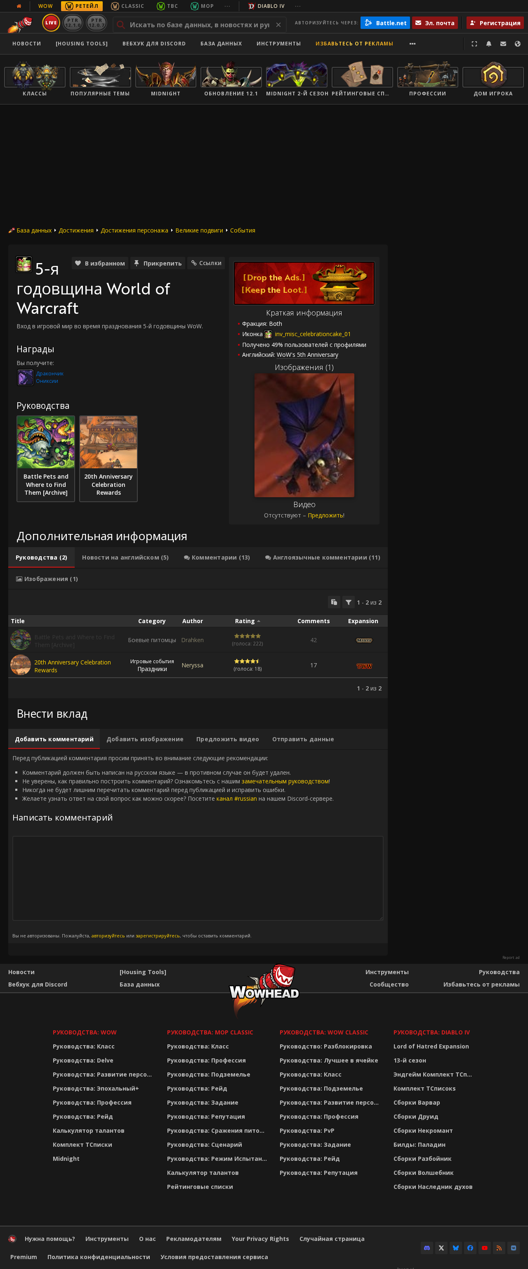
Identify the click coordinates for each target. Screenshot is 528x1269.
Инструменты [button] (279, 43)
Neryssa (192, 665)
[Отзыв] (503, 44)
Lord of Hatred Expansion (431, 1046)
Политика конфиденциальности (98, 1257)
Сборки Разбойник (423, 1158)
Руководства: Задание (202, 1102)
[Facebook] (470, 1248)
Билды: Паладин (420, 1144)
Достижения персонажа (134, 230)
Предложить (325, 515)
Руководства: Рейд (83, 1116)
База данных (221, 43)
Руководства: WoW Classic (324, 1032)
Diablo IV (271, 5)
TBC (172, 5)
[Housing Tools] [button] (82, 43)
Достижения (76, 230)
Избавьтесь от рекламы (355, 43)
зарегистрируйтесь (158, 935)
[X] (441, 1248)
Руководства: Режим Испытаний (218, 1158)
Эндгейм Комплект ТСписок (435, 1074)
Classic (132, 5)
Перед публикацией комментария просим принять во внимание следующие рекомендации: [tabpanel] (173, 846)
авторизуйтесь (108, 935)
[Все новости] (19, 6)
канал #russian (237, 798)
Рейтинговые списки (200, 1187)
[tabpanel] (198, 644)
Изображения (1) (304, 367)
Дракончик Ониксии (50, 377)
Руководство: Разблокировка (326, 1046)
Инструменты (387, 972)
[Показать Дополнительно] (413, 43)
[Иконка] (24, 264)
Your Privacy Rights (260, 1239)
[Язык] (518, 44)
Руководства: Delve (83, 1060)
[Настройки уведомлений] (489, 44)
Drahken (192, 640)
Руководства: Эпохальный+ (96, 1088)
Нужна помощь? (50, 1239)
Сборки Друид (416, 1116)
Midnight (66, 1158)
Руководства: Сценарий (204, 1144)
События (242, 230)
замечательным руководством (285, 781)
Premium (23, 1257)
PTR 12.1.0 (72, 22)
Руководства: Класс (84, 1046)
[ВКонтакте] (513, 1248)
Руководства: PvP (307, 1130)
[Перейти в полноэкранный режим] (474, 44)
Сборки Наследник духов (433, 1187)
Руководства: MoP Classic (210, 1032)
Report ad (511, 958)
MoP (207, 5)
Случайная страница (332, 1239)
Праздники (152, 665)
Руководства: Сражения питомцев (218, 1130)
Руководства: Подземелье (208, 1074)
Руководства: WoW (85, 1032)
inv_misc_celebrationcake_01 (312, 334)
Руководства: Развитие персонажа (104, 1074)
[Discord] (427, 1248)
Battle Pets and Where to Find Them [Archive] (74, 641)
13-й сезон (410, 1060)
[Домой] (12, 1241)
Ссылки (210, 263)
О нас (147, 1239)
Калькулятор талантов (89, 1130)
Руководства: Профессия (92, 1102)
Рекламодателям (194, 1239)
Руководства (499, 972)
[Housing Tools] (143, 972)
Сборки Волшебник (424, 1172)
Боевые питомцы (152, 640)
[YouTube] (484, 1248)
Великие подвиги (199, 230)
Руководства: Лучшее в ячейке (329, 1060)
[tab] (41, 557)
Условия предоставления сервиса (214, 1257)
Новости (26, 43)
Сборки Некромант (423, 1130)
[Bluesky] (456, 1248)
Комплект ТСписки (82, 1144)
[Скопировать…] (334, 602)
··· (227, 5)
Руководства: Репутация (206, 1116)
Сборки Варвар (417, 1102)
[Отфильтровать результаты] (348, 602)
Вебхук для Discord (154, 43)
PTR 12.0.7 (96, 22)
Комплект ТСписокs (425, 1088)
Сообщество (389, 984)
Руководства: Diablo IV (432, 1032)
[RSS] (499, 1248)
